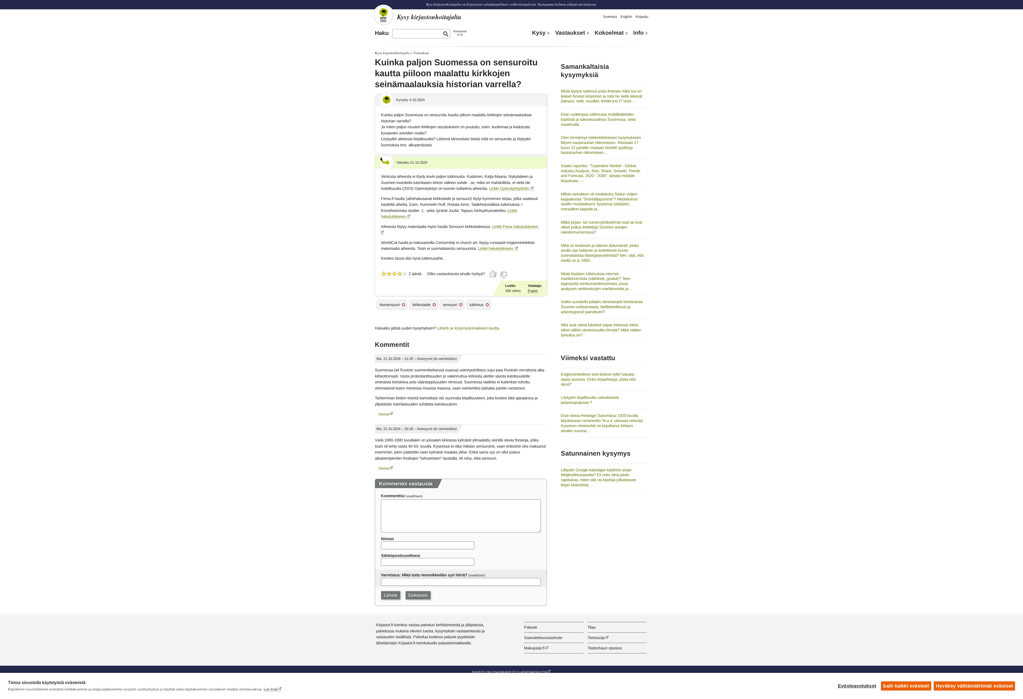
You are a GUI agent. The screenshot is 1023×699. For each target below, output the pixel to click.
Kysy (539, 33)
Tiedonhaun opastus (604, 648)
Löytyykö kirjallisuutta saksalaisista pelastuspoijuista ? (590, 400)
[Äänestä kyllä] (493, 273)
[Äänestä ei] (503, 275)
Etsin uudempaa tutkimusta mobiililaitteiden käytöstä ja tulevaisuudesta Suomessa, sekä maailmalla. (598, 119)
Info (638, 33)
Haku (382, 33)
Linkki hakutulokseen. (496, 248)
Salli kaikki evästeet (906, 686)
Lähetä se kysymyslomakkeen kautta (468, 328)
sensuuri (450, 304)
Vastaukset (570, 33)
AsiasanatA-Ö (459, 33)
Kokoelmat (609, 33)
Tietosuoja (596, 637)
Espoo (533, 291)
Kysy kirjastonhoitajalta (392, 52)
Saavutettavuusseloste (543, 637)
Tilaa (591, 627)
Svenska (610, 17)
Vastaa (383, 414)
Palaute (530, 627)
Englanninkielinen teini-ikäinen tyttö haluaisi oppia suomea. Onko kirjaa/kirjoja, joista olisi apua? (598, 379)
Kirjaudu (642, 17)
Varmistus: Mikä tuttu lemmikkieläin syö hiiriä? (424, 575)
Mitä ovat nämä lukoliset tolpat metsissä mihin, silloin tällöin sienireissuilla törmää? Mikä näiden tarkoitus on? (601, 330)
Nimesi (387, 538)
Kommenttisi (393, 495)
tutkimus (476, 304)
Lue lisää (271, 689)
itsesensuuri (390, 304)
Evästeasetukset (857, 686)
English (626, 17)
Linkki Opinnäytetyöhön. (509, 188)
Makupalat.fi (534, 648)
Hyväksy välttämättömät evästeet (974, 686)
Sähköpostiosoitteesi (400, 555)
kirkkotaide (421, 304)
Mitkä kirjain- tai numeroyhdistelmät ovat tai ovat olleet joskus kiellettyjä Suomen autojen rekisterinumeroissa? (601, 227)
